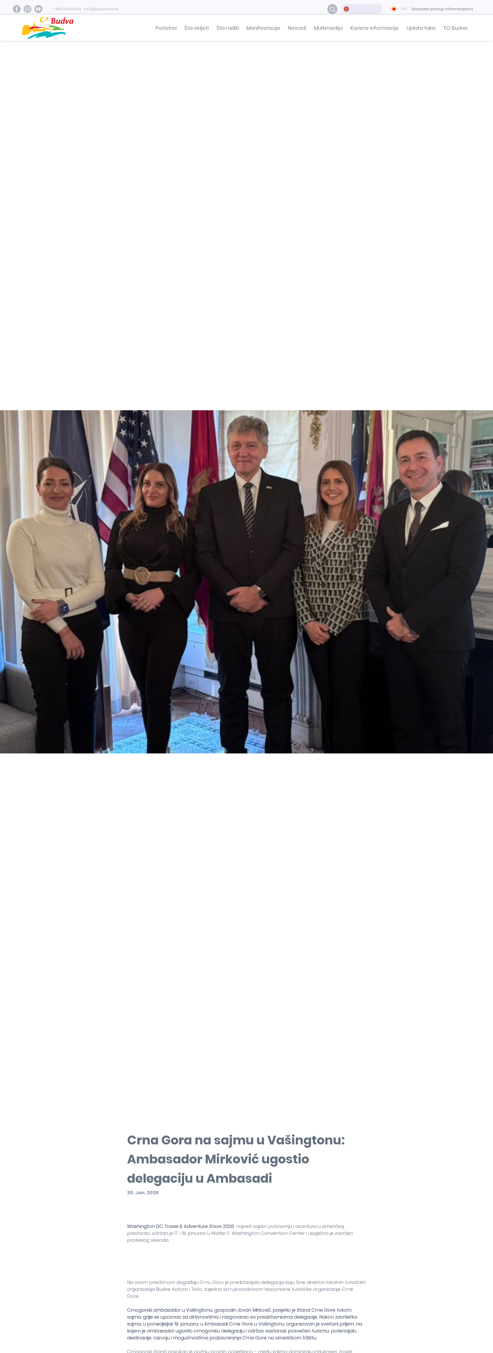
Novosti (297, 28)
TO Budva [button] (455, 28)
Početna (166, 28)
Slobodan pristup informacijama (442, 9)
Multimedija (328, 28)
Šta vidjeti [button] (196, 28)
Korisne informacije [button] (374, 28)
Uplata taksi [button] (420, 28)
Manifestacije (263, 28)
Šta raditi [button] (227, 28)
